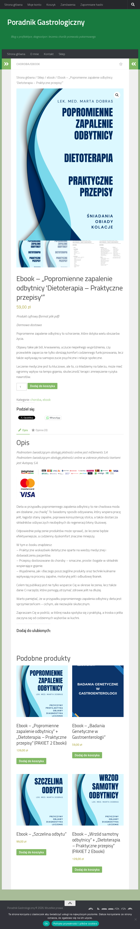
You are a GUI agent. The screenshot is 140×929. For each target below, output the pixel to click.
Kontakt (49, 54)
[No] (135, 919)
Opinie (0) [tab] (41, 430)
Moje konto (34, 4)
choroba (22, 64)
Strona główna (13, 4)
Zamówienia (68, 4)
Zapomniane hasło (91, 4)
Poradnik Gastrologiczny (46, 21)
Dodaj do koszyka (42, 385)
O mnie (34, 54)
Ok (46, 923)
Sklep (62, 54)
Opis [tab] (25, 430)
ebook (35, 64)
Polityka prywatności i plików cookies (75, 923)
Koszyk (50, 4)
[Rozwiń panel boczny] (6, 63)
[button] (117, 95)
